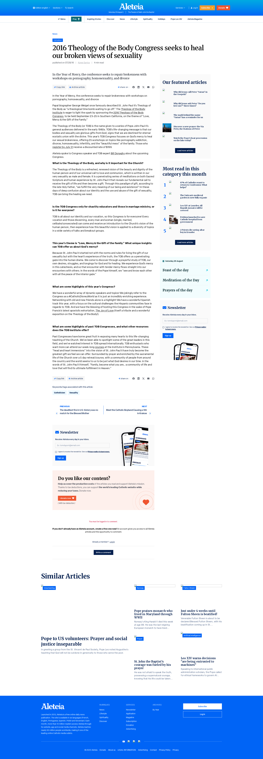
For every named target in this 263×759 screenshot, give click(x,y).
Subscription (131, 721)
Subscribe (205, 7)
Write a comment (103, 552)
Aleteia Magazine (195, 19)
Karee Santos (84, 62)
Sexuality (73, 392)
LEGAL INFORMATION (127, 750)
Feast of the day (176, 270)
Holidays (161, 19)
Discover (110, 19)
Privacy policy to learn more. (99, 451)
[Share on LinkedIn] (138, 87)
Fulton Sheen (189, 588)
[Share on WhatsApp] (153, 87)
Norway (140, 588)
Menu (63, 19)
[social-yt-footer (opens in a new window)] (123, 741)
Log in (195, 8)
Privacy (176, 750)
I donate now (65, 498)
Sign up (60, 458)
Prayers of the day (177, 290)
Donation (130, 725)
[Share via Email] (148, 87)
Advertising (131, 729)
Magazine (130, 717)
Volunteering (49, 588)
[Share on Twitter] (143, 87)
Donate (221, 7)
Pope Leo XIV (176, 19)
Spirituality (147, 19)
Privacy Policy (164, 750)
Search (70, 8)
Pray (75, 19)
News (122, 19)
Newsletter (131, 709)
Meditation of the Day (181, 280)
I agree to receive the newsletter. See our (84, 452)
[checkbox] (56, 452)
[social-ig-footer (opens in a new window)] (139, 741)
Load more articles (185, 150)
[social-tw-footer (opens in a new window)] (134, 741)
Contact (153, 750)
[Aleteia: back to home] (131, 6)
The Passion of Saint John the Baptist (141, 12)
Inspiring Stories (94, 19)
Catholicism (59, 392)
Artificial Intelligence (192, 635)
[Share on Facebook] (133, 87)
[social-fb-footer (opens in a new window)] (129, 741)
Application (130, 713)
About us (111, 750)
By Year (156, 709)
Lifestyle (134, 19)
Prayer (139, 639)
